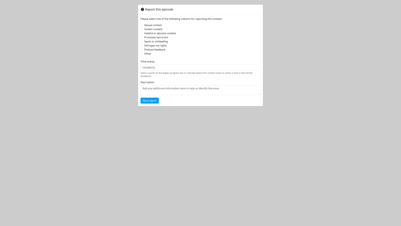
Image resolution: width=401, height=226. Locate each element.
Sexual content (153, 25)
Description (147, 82)
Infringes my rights (155, 45)
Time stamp (147, 61)
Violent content (153, 29)
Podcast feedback (154, 49)
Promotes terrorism (156, 37)
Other (147, 53)
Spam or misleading (156, 41)
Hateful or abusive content (160, 33)
